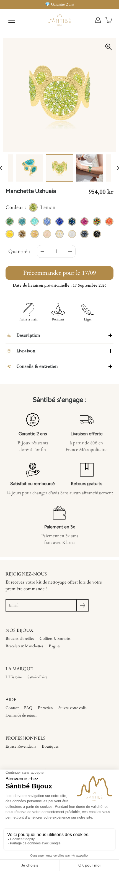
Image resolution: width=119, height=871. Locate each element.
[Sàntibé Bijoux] (59, 20)
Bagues (55, 646)
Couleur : (30, 208)
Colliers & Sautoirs (55, 638)
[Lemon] (59, 168)
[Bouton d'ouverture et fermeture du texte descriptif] (110, 335)
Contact (12, 707)
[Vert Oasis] (89, 168)
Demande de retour (21, 715)
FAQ (28, 707)
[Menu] (12, 20)
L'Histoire (14, 677)
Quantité (17, 251)
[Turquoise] (29, 168)
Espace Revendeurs (21, 746)
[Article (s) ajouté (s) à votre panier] (109, 20)
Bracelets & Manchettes (24, 646)
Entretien (45, 707)
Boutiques (50, 746)
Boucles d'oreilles (20, 638)
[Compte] (98, 20)
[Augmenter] (70, 251)
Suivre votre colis (72, 707)
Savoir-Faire (37, 677)
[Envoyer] (82, 605)
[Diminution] (42, 251)
